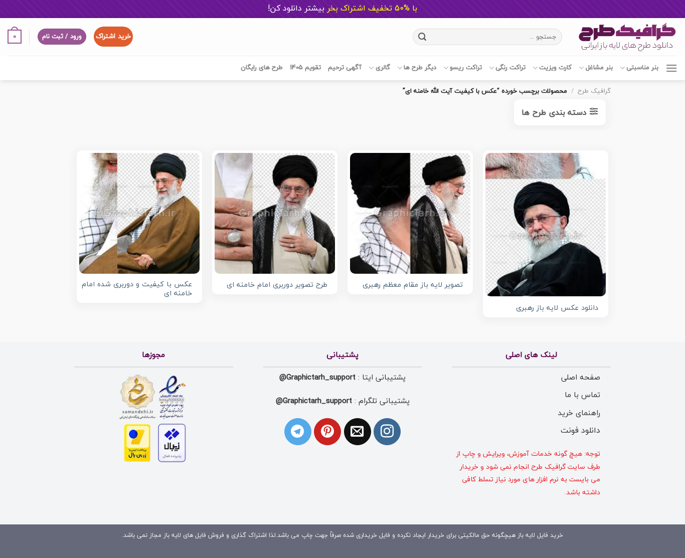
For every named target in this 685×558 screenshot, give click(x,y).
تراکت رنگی (510, 67)
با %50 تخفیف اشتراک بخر (342, 8)
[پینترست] (327, 431)
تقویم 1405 (305, 67)
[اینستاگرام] (387, 431)
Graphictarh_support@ (317, 377)
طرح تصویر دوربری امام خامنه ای (277, 285)
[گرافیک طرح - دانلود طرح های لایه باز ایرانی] (627, 37)
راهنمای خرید (579, 413)
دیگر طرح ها (420, 67)
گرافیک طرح (594, 91)
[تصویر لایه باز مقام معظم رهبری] (410, 213)
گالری (383, 67)
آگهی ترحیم (345, 67)
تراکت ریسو (466, 67)
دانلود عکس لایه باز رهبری (557, 308)
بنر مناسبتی (642, 67)
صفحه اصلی (580, 377)
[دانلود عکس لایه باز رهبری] (545, 224)
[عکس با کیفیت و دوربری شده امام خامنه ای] (139, 213)
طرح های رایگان (262, 67)
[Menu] (671, 68)
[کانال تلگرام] (297, 431)
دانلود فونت (580, 430)
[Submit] (422, 37)
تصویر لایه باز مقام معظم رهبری (413, 285)
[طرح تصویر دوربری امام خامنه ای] (275, 213)
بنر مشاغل (599, 67)
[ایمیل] (357, 431)
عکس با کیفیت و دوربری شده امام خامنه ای (137, 289)
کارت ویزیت (555, 67)
